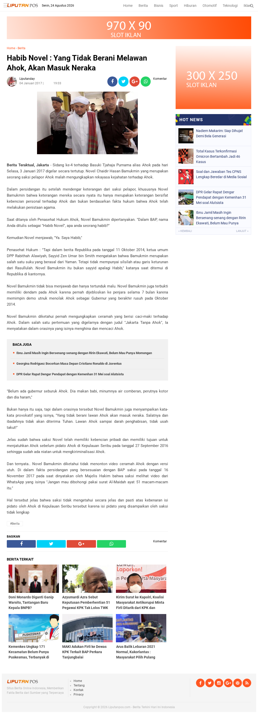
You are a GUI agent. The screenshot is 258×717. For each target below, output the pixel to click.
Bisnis (158, 6)
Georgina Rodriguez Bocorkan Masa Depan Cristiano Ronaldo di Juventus (69, 363)
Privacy (79, 694)
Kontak (78, 690)
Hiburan (190, 6)
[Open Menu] (6, 5)
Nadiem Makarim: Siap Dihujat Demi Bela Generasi (219, 133)
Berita (143, 6)
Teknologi (230, 6)
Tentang (79, 685)
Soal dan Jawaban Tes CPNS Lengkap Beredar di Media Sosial (221, 174)
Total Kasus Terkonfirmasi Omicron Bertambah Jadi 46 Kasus (218, 156)
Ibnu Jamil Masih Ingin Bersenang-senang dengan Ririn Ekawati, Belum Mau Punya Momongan (84, 353)
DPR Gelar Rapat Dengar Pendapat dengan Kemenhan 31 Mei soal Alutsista (70, 374)
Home (128, 6)
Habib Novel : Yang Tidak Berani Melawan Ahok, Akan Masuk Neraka (77, 63)
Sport (173, 6)
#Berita (15, 523)
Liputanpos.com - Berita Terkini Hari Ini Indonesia (141, 707)
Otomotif (210, 6)
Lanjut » (242, 231)
